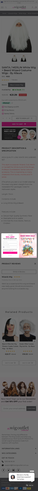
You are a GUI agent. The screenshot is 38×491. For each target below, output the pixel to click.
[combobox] (4, 247)
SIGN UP (10, 252)
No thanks (10, 255)
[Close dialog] (35, 234)
